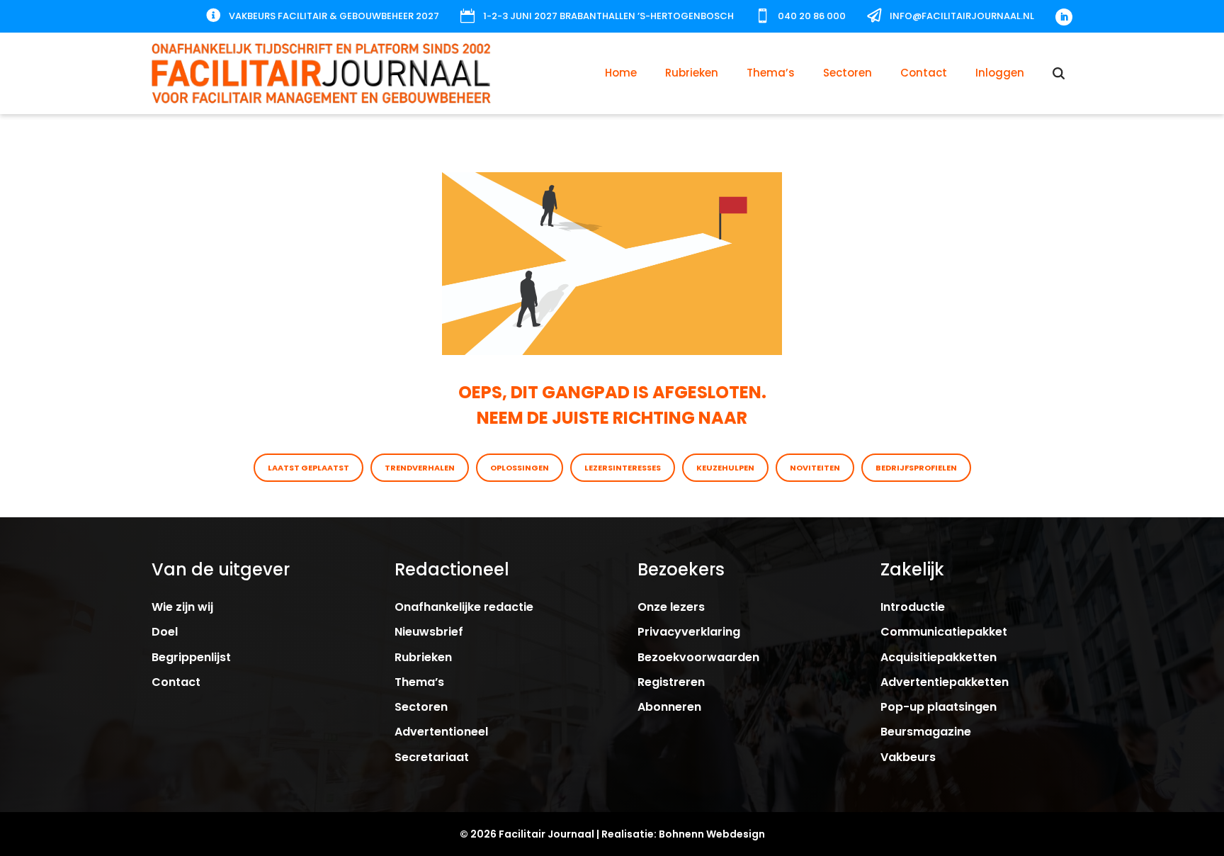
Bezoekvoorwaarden (698, 657)
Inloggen (999, 72)
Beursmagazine (925, 731)
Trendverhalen (420, 467)
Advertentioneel (441, 731)
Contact (923, 72)
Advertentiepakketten (944, 682)
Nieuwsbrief (429, 632)
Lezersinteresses (622, 467)
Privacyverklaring (689, 632)
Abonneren (669, 707)
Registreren (671, 682)
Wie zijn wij (182, 607)
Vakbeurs (908, 757)
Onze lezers (671, 607)
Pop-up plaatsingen (938, 707)
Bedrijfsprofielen (916, 467)
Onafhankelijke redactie (464, 607)
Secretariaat (432, 757)
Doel (165, 632)
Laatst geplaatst (308, 467)
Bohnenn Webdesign (712, 834)
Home (621, 72)
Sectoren (847, 72)
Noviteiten (815, 467)
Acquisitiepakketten (938, 657)
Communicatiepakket (943, 632)
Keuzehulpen (725, 467)
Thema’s (771, 72)
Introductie (912, 607)
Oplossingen (519, 467)
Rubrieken (691, 72)
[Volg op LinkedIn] (1063, 17)
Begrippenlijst (191, 657)
